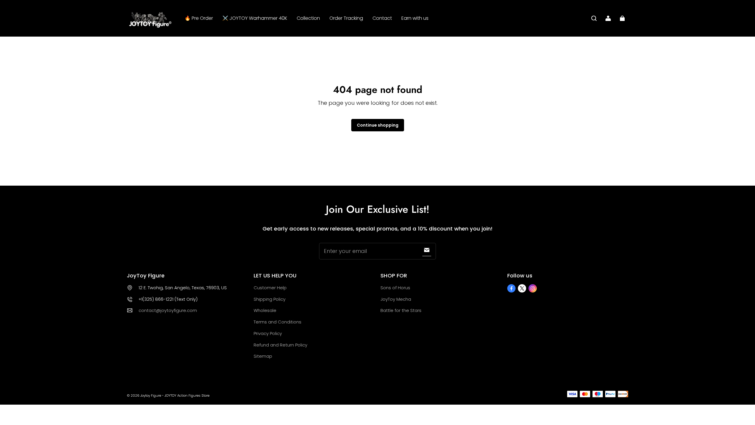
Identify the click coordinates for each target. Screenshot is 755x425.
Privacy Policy (268, 333)
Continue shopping (377, 125)
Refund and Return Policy (280, 345)
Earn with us (415, 18)
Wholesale (265, 310)
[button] (594, 18)
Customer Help (270, 288)
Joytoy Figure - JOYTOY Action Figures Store (174, 395)
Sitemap (263, 356)
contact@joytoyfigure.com (168, 310)
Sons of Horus (395, 288)
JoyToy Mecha (395, 299)
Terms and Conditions (277, 322)
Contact (382, 18)
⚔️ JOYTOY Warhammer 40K (254, 18)
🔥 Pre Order (199, 18)
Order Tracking (346, 18)
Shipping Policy (269, 299)
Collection (308, 18)
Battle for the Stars (400, 310)
